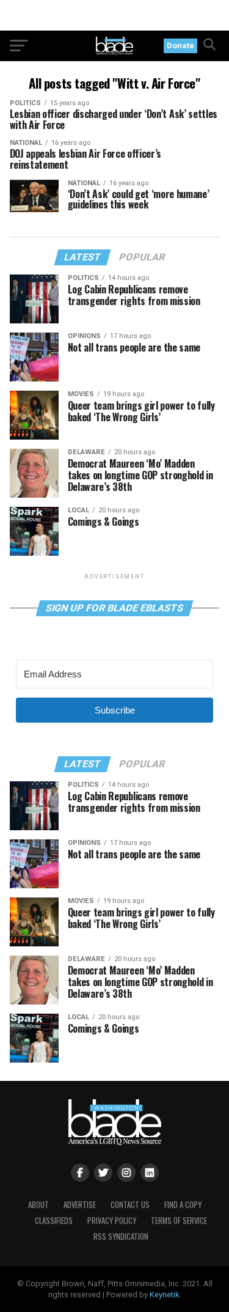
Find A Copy (183, 1205)
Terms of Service (179, 1220)
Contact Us (130, 1205)
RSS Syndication (120, 1236)
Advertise (80, 1205)
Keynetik (164, 1294)
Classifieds (54, 1220)
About (38, 1205)
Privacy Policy (111, 1220)
